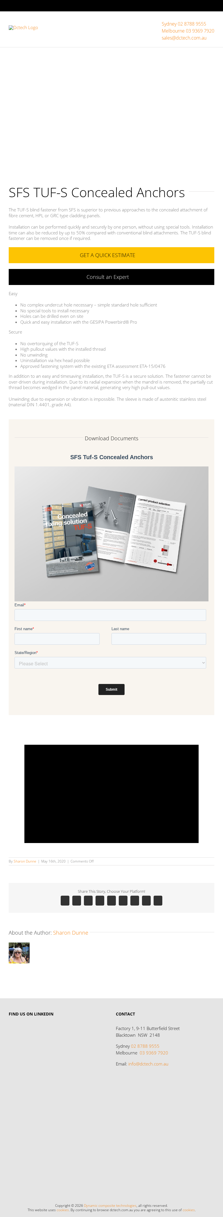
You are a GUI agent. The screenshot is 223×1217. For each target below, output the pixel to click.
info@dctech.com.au (148, 1064)
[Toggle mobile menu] (212, 20)
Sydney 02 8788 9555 (184, 24)
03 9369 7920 (154, 1053)
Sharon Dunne (25, 861)
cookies (63, 1209)
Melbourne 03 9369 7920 (188, 31)
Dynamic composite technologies (110, 1205)
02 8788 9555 (145, 1046)
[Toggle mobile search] (201, 20)
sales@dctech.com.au (184, 38)
